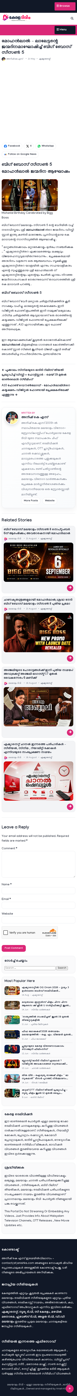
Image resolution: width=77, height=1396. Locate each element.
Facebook (14, 146)
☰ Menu (61, 30)
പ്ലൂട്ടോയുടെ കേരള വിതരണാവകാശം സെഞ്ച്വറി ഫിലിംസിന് (43, 1048)
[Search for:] (30, 968)
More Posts (31, 500)
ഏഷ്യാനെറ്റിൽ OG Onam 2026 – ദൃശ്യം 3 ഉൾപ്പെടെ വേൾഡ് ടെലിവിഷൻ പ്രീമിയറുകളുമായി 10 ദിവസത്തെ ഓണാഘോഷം (45, 989)
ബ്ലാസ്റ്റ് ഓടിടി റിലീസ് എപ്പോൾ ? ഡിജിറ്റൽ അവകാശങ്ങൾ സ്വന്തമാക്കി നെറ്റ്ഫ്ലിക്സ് (44, 1062)
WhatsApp (48, 146)
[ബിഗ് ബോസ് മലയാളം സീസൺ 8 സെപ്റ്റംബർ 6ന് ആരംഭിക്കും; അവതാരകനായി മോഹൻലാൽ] (38, 562)
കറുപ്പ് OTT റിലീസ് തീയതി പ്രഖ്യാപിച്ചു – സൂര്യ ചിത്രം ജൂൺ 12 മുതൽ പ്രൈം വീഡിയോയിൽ (44, 1092)
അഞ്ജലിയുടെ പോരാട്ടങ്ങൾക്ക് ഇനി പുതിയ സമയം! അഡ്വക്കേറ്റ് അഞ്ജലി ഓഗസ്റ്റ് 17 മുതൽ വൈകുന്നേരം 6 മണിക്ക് (38, 674)
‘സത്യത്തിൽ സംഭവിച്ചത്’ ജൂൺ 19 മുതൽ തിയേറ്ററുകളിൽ (45, 1019)
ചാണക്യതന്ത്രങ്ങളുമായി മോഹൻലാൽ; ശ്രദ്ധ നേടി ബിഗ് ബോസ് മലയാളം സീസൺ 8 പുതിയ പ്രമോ (38, 602)
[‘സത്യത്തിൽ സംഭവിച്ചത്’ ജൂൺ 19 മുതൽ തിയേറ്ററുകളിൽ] (12, 1021)
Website (50, 500)
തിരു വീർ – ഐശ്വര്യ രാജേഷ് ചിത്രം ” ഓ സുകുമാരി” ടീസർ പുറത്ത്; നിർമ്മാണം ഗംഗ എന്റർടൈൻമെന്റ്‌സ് (45, 1077)
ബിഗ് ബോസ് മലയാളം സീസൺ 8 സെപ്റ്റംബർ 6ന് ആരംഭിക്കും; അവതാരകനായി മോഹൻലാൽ (37, 531)
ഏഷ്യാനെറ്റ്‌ (44, 59)
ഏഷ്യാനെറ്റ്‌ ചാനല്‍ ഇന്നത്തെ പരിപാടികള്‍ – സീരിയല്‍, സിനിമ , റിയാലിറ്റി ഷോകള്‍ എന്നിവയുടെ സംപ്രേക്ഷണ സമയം (35, 748)
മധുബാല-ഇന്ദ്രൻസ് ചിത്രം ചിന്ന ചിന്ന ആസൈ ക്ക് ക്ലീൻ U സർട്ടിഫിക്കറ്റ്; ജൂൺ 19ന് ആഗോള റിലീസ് (45, 1004)
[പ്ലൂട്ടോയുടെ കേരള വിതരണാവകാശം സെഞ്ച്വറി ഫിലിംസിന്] (12, 1050)
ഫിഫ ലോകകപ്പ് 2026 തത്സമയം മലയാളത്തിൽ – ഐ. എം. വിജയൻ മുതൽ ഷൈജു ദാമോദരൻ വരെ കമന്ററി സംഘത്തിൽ (46, 1033)
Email (6, 899)
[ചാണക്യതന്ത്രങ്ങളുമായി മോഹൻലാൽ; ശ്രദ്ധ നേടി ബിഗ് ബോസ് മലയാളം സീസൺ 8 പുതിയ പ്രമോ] (38, 632)
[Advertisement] (38, 102)
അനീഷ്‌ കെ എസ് (34, 418)
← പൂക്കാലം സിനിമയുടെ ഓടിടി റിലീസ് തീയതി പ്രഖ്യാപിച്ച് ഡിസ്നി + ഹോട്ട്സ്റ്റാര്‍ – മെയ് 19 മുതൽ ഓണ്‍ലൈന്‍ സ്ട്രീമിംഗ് (34, 375)
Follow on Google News (22, 154)
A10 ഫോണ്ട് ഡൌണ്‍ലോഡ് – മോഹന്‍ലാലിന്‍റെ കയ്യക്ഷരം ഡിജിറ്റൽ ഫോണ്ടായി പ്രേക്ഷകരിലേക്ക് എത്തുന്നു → (36, 390)
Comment (9, 848)
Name (7, 884)
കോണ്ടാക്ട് (47, 1268)
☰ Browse (63, 6)
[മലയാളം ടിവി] (17, 18)
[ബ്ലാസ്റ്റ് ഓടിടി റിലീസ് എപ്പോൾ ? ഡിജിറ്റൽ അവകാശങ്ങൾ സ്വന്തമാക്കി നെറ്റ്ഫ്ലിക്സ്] (12, 1064)
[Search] (72, 18)
